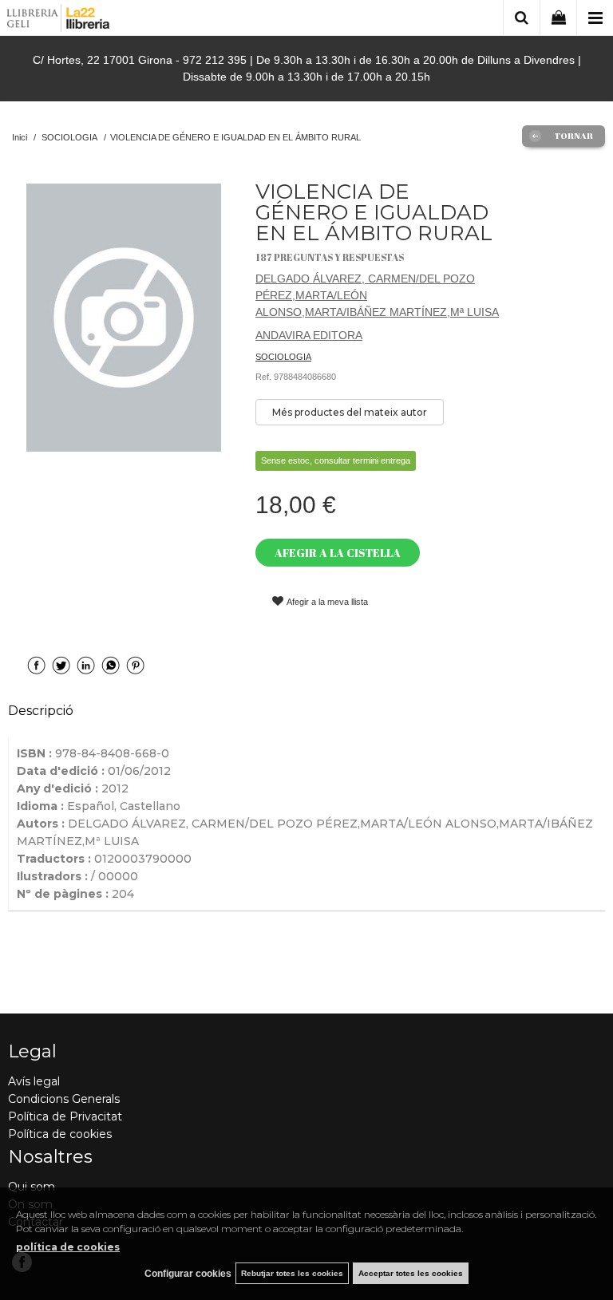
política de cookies (68, 1247)
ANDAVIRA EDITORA (308, 335)
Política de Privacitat (65, 1116)
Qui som (31, 1186)
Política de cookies (60, 1134)
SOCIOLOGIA (283, 357)
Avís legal (34, 1081)
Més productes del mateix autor (349, 412)
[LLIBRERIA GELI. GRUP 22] (58, 20)
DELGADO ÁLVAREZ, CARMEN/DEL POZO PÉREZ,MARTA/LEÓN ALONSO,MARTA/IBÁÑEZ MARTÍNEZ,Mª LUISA (377, 295)
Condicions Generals (64, 1099)
